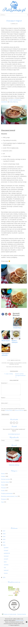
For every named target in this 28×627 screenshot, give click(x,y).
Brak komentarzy (16, 360)
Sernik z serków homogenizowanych (20, 375)
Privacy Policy (8, 410)
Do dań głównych (18, 363)
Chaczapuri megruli (14, 21)
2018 (4, 539)
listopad (6, 550)
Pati (9, 360)
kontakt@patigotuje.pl (14, 434)
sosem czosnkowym (15, 100)
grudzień (6, 547)
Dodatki (3, 476)
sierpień (6, 559)
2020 (4, 533)
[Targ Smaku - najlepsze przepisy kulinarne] (14, 611)
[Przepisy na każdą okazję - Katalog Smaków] (14, 614)
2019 (4, 536)
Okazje (3, 485)
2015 (4, 577)
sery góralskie (15, 366)
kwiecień (6, 570)
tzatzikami (4, 102)
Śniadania (3, 499)
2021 (4, 531)
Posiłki (3, 490)
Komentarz (4, 383)
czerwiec (6, 564)
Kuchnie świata (5, 482)
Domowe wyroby (5, 479)
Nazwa (3, 397)
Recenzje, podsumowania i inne (9, 496)
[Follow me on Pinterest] (14, 422)
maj (5, 567)
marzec (6, 573)
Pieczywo (17, 364)
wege (20, 366)
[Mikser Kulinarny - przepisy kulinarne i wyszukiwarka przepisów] (14, 596)
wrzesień (6, 556)
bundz (10, 366)
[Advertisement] (14, 516)
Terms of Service (19, 410)
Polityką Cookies (20, 620)
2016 (4, 545)
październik (7, 553)
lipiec (5, 561)
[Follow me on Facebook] (11, 422)
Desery (3, 473)
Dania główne (10, 363)
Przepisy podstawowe (6, 493)
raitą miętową (14, 102)
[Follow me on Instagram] (17, 422)
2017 (4, 542)
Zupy (2, 502)
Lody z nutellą (8, 373)
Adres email (4, 403)
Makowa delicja (14, 465)
